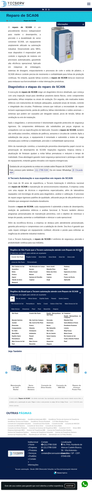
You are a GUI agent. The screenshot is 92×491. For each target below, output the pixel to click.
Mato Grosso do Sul (71, 304)
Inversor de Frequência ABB (36, 430)
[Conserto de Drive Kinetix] (46, 368)
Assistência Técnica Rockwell (40, 421)
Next (85, 373)
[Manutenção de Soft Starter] (15, 368)
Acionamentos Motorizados (17, 419)
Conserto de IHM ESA (61, 386)
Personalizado (32, 262)
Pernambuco (30, 304)
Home (31, 445)
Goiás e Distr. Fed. (56, 304)
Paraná (53, 298)
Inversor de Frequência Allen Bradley (59, 430)
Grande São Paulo (17, 257)
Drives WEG (77, 428)
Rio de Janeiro (21, 298)
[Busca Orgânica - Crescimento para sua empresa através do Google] (60, 473)
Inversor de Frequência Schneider (42, 432)
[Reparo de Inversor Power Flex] (76, 368)
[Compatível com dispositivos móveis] (49, 473)
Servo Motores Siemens (31, 387)
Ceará (46, 304)
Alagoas (55, 309)
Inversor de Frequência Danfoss (18, 432)
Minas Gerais (32, 298)
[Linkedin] (43, 9)
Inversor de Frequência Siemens (66, 432)
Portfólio (32, 456)
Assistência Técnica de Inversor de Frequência (64, 419)
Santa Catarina (64, 298)
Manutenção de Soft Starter (16, 387)
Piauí (33, 309)
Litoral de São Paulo (18, 262)
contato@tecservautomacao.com (55, 453)
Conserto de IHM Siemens (16, 426)
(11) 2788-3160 (41, 170)
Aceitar (69, 486)
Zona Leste (71, 257)
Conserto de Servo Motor (54, 426)
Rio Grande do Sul (17, 304)
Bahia (39, 304)
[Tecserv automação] (16, 454)
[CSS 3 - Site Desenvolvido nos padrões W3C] (41, 473)
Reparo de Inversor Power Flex (76, 387)
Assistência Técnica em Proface (18, 421)
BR (12, 298)
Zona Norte (42, 257)
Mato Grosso (15, 309)
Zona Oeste (52, 257)
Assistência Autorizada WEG (37, 419)
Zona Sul (62, 257)
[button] (88, 4)
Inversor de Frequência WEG (17, 434)
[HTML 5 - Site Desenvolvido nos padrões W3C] (33, 473)
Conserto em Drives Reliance (17, 428)
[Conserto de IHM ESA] (61, 368)
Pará (39, 309)
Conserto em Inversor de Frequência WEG (43, 428)
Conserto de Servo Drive (35, 426)
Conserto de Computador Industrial (19, 424)
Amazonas (25, 309)
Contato (32, 459)
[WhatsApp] (49, 9)
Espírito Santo (44, 298)
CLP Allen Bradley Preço (60, 421)
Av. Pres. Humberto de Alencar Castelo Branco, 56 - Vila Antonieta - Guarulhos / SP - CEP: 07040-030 (71, 450)
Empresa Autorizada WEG (16, 430)
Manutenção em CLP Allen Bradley (60, 434)
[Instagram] (46, 9)
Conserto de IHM (57, 424)
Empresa (33, 447)
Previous (6, 373)
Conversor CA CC (65, 428)
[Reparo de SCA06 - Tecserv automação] (13, 4)
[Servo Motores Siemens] (31, 368)
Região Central (31, 257)
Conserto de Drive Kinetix (46, 386)
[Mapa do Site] (26, 473)
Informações (33, 465)
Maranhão (47, 309)
